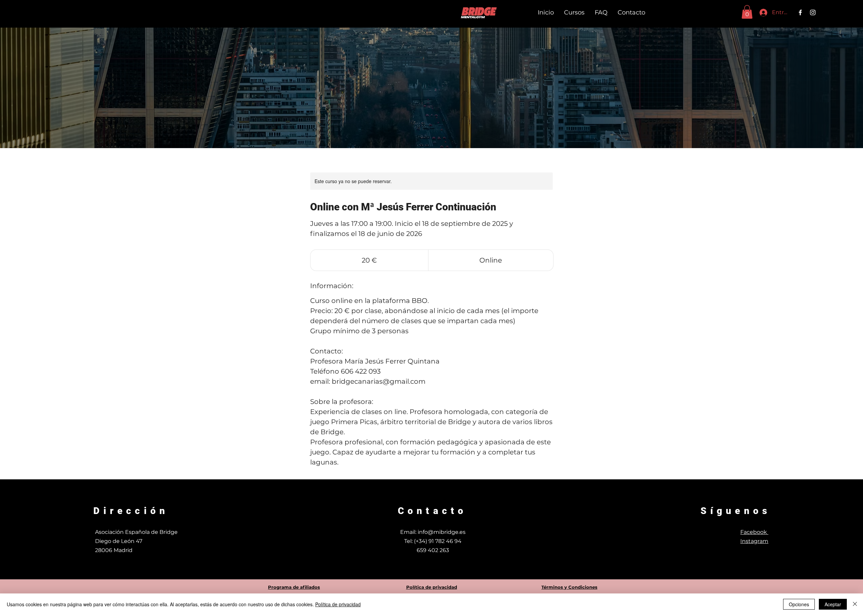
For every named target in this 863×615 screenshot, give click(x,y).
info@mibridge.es (442, 532)
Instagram (754, 541)
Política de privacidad (338, 604)
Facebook (754, 532)
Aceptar (833, 604)
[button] (747, 12)
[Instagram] (812, 12)
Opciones (799, 604)
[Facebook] (800, 12)
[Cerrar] (855, 604)
